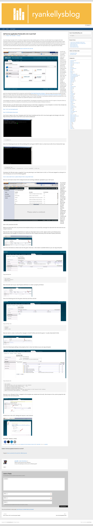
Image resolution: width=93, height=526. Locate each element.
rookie (71, 102)
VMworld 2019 (72, 117)
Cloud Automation (73, 74)
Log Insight (72, 94)
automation (22, 444)
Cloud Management (73, 76)
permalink (46, 444)
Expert (13, 444)
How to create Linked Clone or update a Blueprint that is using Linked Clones (18, 176)
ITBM (71, 92)
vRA (70, 122)
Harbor (71, 88)
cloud (27, 444)
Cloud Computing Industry (74, 75)
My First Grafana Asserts (74, 45)
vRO (71, 126)
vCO (71, 113)
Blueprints (71, 71)
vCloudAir (71, 112)
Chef (11, 444)
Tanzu (71, 104)
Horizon (71, 91)
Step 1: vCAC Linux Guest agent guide (10, 109)
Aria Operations (72, 68)
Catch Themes (89, 522)
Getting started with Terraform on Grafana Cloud (77, 43)
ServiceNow (72, 103)
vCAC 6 (15, 444)
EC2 (70, 83)
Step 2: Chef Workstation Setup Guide (10, 112)
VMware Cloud (72, 114)
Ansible (71, 65)
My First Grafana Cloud (73, 44)
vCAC (35, 444)
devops (29, 444)
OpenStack (72, 96)
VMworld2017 (72, 119)
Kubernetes (72, 93)
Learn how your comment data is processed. (25, 509)
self (30, 444)
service (33, 444)
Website (5, 502)
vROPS (71, 127)
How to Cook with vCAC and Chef (26, 48)
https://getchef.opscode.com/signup (38, 93)
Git (70, 85)
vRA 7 (71, 123)
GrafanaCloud (72, 86)
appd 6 (71, 67)
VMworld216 (72, 121)
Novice (71, 95)
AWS (71, 69)
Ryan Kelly (13, 35)
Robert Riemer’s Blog (73, 53)
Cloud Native (72, 77)
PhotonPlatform (72, 100)
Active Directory (72, 60)
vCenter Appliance (73, 111)
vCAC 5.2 (71, 109)
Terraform (72, 105)
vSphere (71, 128)
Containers (72, 79)
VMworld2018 (72, 120)
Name (5, 493)
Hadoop (71, 87)
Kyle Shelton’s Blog (73, 54)
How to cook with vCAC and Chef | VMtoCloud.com (17, 453)
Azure (71, 70)
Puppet (71, 101)
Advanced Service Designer (74, 62)
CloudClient (72, 78)
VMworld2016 (72, 118)
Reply (5, 467)
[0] (5, 442)
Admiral (71, 61)
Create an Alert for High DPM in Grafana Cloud (77, 42)
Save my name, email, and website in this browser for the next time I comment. (16, 504)
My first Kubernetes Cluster (74, 46)
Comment (6, 478)
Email (5, 497)
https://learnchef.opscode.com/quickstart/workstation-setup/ (49, 94)
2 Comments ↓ (19, 35)
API (70, 66)
